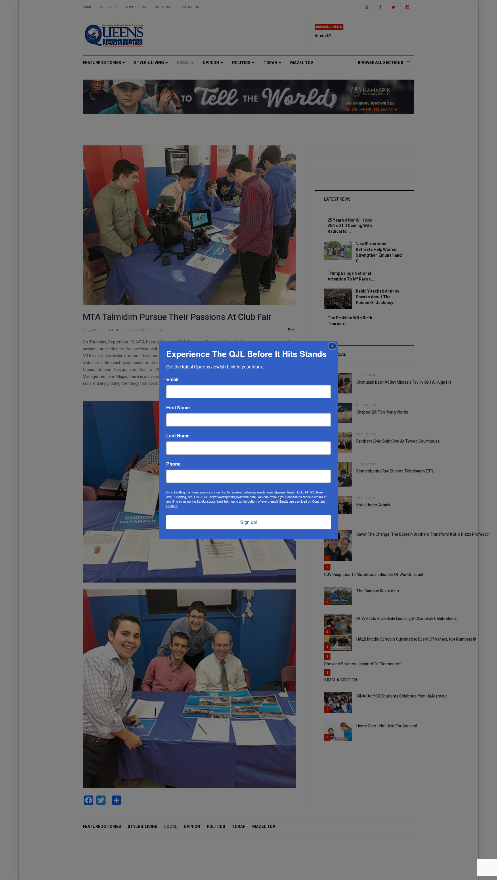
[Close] (332, 346)
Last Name (178, 435)
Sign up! (248, 522)
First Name (178, 407)
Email (172, 379)
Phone (173, 464)
